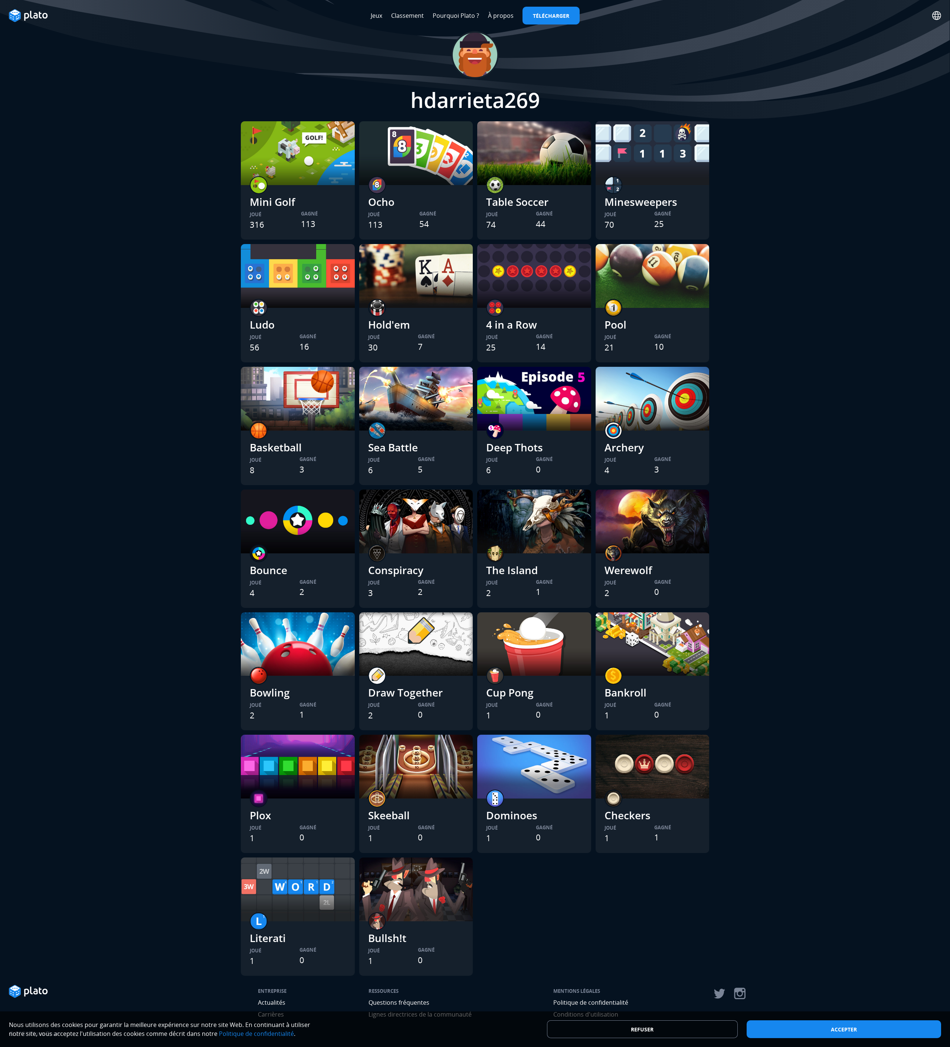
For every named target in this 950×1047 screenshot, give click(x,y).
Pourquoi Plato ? (456, 15)
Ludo (262, 324)
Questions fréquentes (398, 1002)
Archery (624, 447)
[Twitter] (719, 993)
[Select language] (936, 15)
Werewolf (628, 570)
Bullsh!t (387, 938)
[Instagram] (740, 993)
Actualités (271, 1002)
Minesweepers (641, 202)
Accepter (844, 1029)
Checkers (628, 815)
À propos (501, 15)
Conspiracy (395, 570)
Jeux (376, 15)
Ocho (381, 202)
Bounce (268, 570)
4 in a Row (511, 324)
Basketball (276, 447)
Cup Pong (510, 692)
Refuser (642, 1029)
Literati (268, 938)
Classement (407, 15)
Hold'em (389, 324)
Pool (615, 324)
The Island (512, 570)
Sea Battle (393, 447)
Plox (260, 815)
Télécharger (551, 15)
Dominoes (511, 815)
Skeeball (389, 815)
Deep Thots (514, 447)
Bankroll (625, 692)
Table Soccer (517, 202)
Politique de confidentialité (590, 1002)
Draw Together (405, 692)
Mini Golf (272, 202)
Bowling (270, 692)
